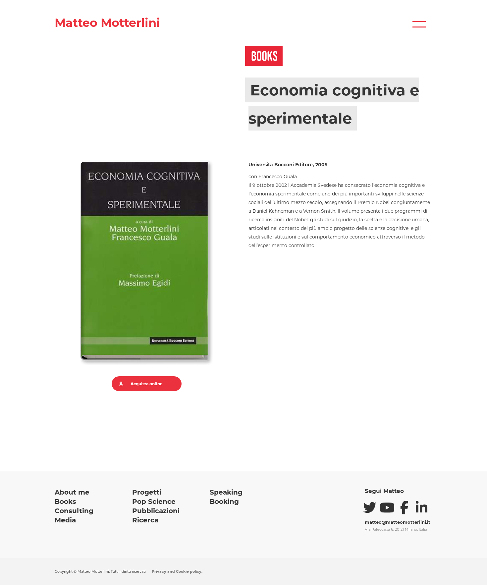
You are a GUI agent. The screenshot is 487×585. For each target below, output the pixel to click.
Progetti (146, 492)
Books (65, 501)
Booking (224, 501)
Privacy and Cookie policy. (177, 571)
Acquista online (147, 383)
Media (65, 520)
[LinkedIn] (421, 507)
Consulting (74, 511)
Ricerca (145, 520)
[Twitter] (369, 507)
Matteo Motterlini (107, 22)
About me (72, 492)
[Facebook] (404, 507)
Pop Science (154, 501)
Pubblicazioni (156, 511)
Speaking (226, 492)
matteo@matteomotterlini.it (397, 522)
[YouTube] (387, 507)
